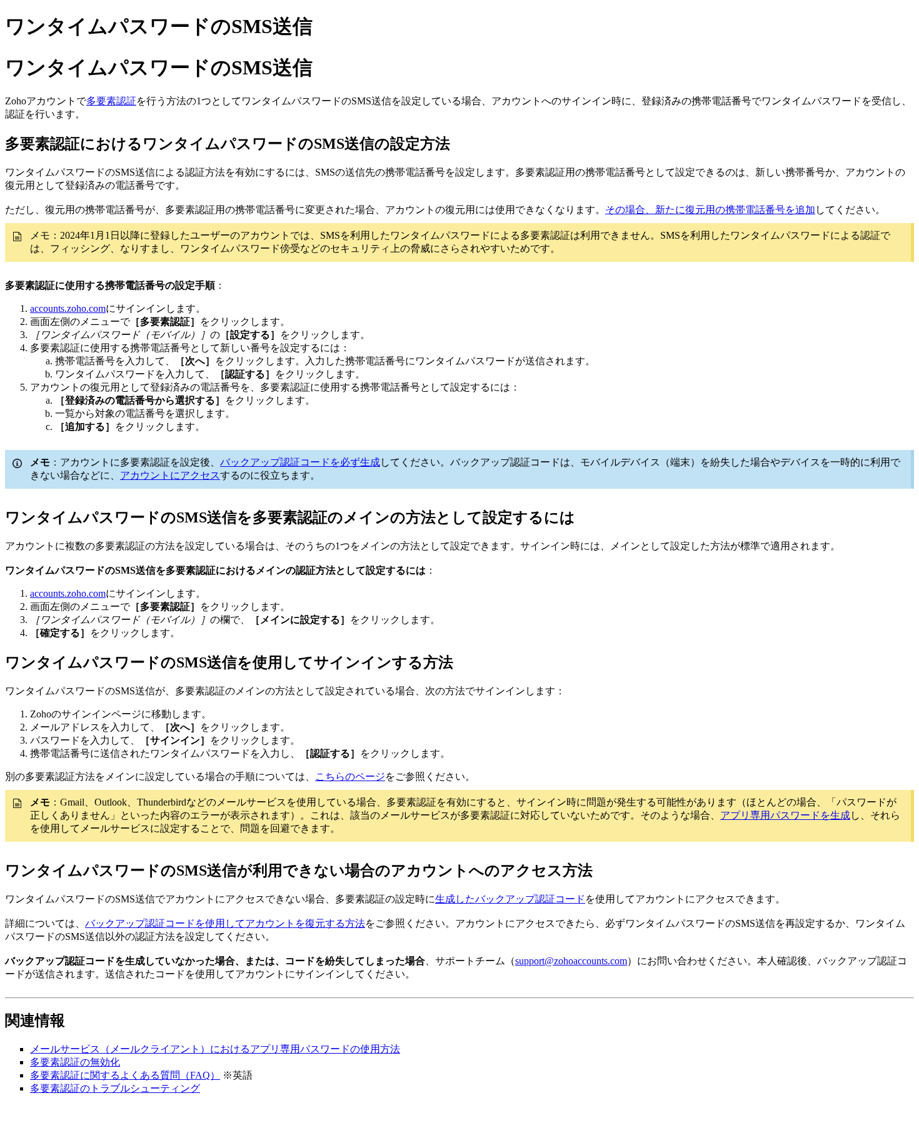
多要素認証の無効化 (75, 1062)
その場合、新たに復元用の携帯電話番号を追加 (710, 209)
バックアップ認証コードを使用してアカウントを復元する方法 (225, 923)
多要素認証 (111, 101)
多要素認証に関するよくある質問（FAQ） (125, 1075)
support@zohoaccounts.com (571, 961)
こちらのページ (350, 776)
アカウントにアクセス (170, 475)
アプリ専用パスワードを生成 (785, 815)
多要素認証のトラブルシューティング (115, 1088)
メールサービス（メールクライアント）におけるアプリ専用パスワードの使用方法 (215, 1049)
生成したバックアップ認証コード (510, 899)
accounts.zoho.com (68, 308)
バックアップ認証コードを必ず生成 (300, 462)
